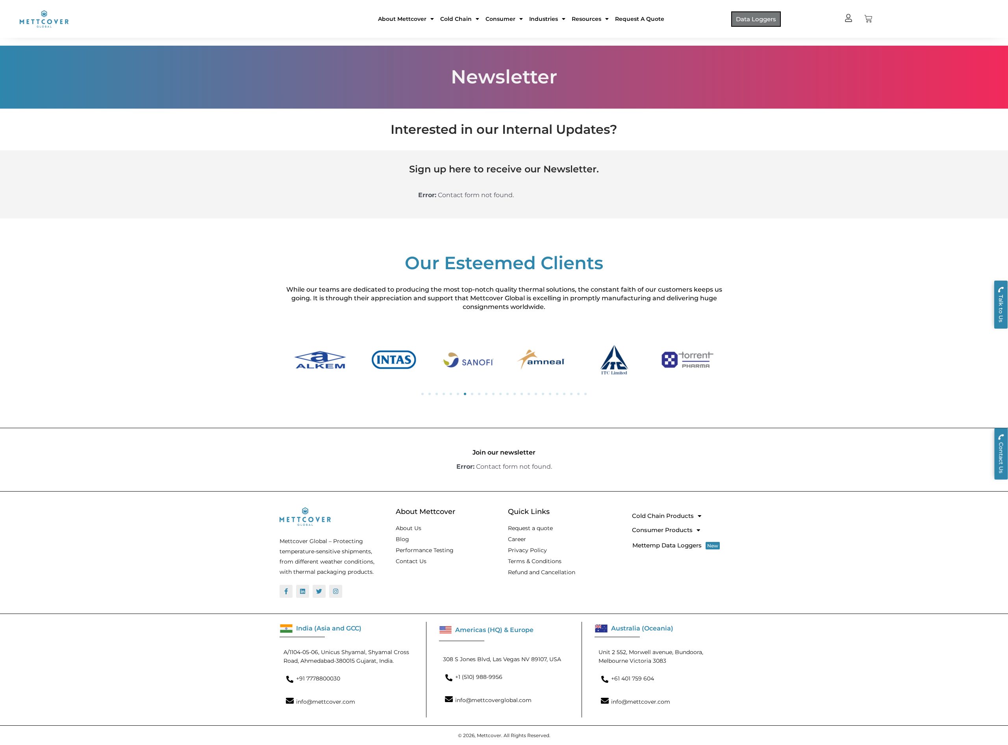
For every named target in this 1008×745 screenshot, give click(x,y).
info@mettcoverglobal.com (493, 700)
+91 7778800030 (318, 678)
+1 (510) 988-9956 (478, 676)
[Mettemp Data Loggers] (677, 545)
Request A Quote (639, 18)
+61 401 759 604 (632, 678)
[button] (422, 394)
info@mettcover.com (325, 701)
